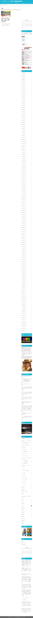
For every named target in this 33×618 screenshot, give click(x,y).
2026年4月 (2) (23, 81)
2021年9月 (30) (24, 199)
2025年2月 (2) (23, 111)
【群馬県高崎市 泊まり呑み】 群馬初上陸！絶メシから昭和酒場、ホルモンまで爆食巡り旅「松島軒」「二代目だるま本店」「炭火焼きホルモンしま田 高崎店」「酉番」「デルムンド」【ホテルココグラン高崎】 (26, 593)
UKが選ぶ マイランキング (26, 440)
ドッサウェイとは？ (25, 455)
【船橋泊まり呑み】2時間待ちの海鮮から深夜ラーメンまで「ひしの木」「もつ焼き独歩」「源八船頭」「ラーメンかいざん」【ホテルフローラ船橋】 (26, 610)
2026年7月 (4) (23, 75)
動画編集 (23, 489)
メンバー (23, 472)
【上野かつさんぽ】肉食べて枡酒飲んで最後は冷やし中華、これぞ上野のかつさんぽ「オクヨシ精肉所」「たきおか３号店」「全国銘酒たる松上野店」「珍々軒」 (26, 586)
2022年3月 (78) (24, 186)
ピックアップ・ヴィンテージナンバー (26, 466)
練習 (23, 514)
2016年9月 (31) (24, 328)
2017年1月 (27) (24, 319)
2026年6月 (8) (23, 77)
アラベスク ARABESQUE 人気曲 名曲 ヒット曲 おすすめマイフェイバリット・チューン (26, 417)
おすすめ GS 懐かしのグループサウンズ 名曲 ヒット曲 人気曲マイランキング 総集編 (26, 402)
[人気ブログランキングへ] (23, 37)
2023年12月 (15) (24, 141)
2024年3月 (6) (23, 135)
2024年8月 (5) (23, 124)
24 (22, 553)
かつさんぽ (24, 449)
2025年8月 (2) (23, 98)
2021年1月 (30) (24, 216)
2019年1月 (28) (24, 268)
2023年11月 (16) (24, 143)
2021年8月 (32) (24, 201)
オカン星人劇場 (24, 451)
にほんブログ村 (23, 41)
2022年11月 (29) (24, 169)
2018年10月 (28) (24, 274)
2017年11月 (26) (24, 298)
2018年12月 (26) (24, 270)
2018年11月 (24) (24, 272)
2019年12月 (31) (24, 244)
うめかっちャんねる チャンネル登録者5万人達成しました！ (26, 574)
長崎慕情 (23, 520)
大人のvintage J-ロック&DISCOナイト (26, 496)
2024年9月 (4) (23, 122)
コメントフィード (23, 543)
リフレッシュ (24, 485)
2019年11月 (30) (24, 246)
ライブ (23, 474)
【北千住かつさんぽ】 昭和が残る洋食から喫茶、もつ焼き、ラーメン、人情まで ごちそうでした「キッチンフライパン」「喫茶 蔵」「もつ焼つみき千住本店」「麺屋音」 (26, 604)
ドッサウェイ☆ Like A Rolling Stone (11, 1)
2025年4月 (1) (23, 107)
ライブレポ (24, 481)
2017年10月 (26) (24, 300)
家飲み (23, 503)
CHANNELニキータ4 (25, 438)
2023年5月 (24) (24, 156)
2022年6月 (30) (24, 180)
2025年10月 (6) (24, 94)
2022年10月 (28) (24, 171)
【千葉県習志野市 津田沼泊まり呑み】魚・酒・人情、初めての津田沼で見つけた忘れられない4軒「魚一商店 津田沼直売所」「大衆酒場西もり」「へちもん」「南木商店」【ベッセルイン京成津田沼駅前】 (26, 580)
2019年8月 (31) (24, 253)
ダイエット (24, 453)
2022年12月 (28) (24, 167)
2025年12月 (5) (24, 90)
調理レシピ (24, 518)
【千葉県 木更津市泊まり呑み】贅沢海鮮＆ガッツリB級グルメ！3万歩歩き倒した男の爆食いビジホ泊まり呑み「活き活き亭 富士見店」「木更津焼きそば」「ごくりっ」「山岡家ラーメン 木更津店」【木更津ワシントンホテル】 (26, 408)
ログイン (22, 540)
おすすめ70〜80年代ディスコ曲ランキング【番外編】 (26, 413)
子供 (23, 499)
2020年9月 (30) (24, 225)
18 (23, 552)
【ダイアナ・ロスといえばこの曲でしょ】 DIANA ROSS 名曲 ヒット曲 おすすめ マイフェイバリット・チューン (26, 398)
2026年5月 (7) (23, 79)
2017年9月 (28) (24, 302)
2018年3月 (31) (24, 289)
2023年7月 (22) (24, 152)
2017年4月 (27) (24, 313)
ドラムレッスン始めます (25, 597)
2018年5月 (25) (24, 285)
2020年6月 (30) (24, 231)
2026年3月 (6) (23, 83)
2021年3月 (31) (24, 212)
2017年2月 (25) (24, 317)
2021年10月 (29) (24, 197)
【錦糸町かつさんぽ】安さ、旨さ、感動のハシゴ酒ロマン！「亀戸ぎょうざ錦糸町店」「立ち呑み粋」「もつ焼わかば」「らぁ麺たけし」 (26, 570)
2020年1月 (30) (24, 242)
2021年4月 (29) (24, 210)
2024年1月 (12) (24, 139)
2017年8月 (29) (24, 304)
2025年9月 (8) (23, 96)
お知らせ (24, 447)
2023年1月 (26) (24, 165)
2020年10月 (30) (24, 223)
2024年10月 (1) (24, 120)
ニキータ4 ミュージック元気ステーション (26, 458)
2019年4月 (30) (24, 261)
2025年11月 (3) (24, 92)
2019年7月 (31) (24, 255)
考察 (23, 516)
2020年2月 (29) (24, 240)
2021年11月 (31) (24, 195)
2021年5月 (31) (24, 208)
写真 (23, 487)
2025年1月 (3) (23, 113)
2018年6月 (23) (24, 283)
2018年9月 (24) (24, 276)
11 (23, 551)
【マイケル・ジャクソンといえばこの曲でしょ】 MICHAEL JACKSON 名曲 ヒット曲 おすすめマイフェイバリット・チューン (26, 393)
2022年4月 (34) (24, 184)
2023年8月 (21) (24, 150)
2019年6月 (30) (24, 257)
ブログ (23, 468)
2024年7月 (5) (23, 126)
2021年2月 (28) (24, 214)
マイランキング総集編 (25, 470)
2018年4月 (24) (24, 287)
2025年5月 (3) (23, 105)
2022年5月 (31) (24, 182)
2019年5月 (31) (24, 259)
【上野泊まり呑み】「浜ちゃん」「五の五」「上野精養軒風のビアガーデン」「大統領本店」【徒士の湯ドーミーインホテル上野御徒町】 (26, 380)
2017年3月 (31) (24, 315)
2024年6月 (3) (23, 128)
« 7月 (22, 555)
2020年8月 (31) (24, 227)
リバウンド (24, 483)
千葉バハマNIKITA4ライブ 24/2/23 (26, 376)
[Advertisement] (27, 13)
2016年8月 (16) (24, 330)
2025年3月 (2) (23, 109)
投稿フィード (23, 542)
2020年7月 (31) (24, 229)
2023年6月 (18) (24, 154)
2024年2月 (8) (23, 137)
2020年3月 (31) (24, 238)
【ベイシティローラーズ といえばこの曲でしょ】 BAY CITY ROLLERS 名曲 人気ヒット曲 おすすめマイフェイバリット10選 (26, 388)
